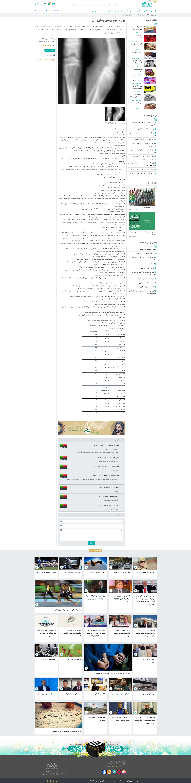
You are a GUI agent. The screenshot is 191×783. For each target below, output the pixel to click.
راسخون (152, 11)
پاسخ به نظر (63, 447)
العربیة (97, 781)
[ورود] (53, 781)
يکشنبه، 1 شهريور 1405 (62, 11)
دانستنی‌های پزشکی (128, 15)
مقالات (148, 15)
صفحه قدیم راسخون (97, 11)
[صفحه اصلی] (56, 781)
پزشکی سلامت (140, 15)
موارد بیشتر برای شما (45, 59)
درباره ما (120, 781)
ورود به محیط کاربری (105, 781)
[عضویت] (50, 781)
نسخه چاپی (49, 55)
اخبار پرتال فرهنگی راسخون (114, 766)
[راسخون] (149, 7)
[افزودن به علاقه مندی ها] (47, 781)
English (92, 781)
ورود (35, 4)
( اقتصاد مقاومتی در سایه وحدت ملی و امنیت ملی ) (45, 11)
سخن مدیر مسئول (135, 781)
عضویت (40, 4)
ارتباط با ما (126, 781)
